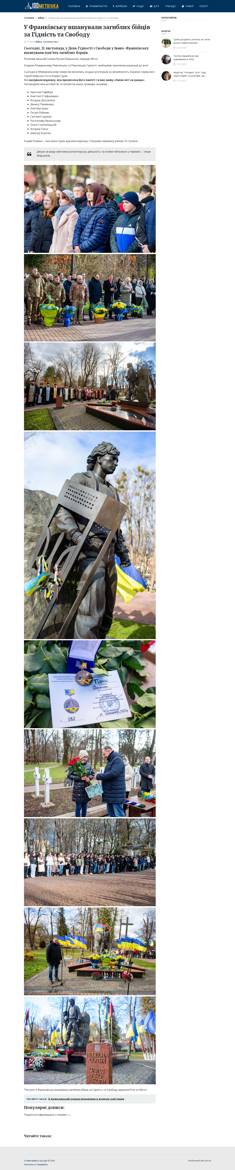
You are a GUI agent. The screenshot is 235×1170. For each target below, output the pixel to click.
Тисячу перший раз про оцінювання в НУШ (186, 57)
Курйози (121, 6)
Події (140, 6)
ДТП (156, 6)
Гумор (189, 6)
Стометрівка (31, 1160)
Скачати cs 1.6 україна (35, 1164)
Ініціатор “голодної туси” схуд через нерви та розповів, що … (190, 74)
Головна (74, 6)
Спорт (204, 6)
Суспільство (50, 41)
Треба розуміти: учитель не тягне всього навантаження (191, 41)
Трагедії (170, 6)
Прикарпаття (98, 6)
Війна (41, 18)
